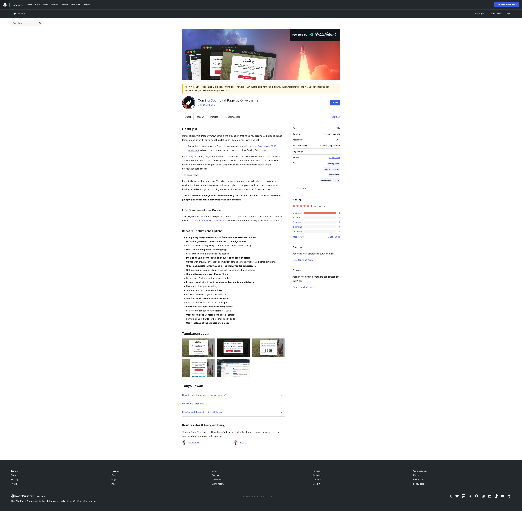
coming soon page (331, 169)
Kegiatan (317, 475)
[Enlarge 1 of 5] (211, 342)
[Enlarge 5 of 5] (246, 362)
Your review (298, 236)
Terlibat (316, 471)
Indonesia (41, 496)
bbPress (418, 479)
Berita (13, 475)
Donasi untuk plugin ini (304, 287)
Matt (416, 475)
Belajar (215, 471)
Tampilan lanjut (300, 188)
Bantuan (336, 117)
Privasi (14, 484)
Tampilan (115, 471)
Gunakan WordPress (507, 5)
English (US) (334, 157)
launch (336, 180)
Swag (316, 484)
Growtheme (209, 105)
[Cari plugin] (39, 23)
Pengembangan (232, 117)
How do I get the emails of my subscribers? (204, 395)
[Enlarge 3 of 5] (281, 342)
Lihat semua (334, 236)
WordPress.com (421, 471)
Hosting (14, 479)
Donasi (317, 479)
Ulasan (200, 117)
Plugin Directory (18, 13)
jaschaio (243, 442)
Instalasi (214, 117)
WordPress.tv (219, 484)
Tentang (14, 471)
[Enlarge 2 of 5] (246, 342)
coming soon (333, 164)
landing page (326, 180)
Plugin (114, 479)
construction (334, 175)
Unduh (335, 103)
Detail (188, 117)
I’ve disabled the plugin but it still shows (202, 412)
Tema (113, 475)
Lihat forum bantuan (303, 260)
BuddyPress (419, 484)
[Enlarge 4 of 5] (211, 362)
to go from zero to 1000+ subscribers (208, 220)
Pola (113, 484)
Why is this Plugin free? (193, 403)
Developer (217, 479)
